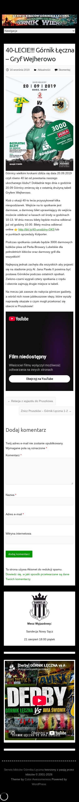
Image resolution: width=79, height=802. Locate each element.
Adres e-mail (15, 514)
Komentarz (13, 455)
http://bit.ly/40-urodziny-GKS (36, 229)
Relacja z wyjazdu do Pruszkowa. (30, 401)
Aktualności (44, 69)
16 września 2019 (20, 69)
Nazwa (11, 494)
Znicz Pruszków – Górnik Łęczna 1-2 (46, 410)
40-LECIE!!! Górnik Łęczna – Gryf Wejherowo (40, 54)
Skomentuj (64, 69)
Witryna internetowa (18, 533)
